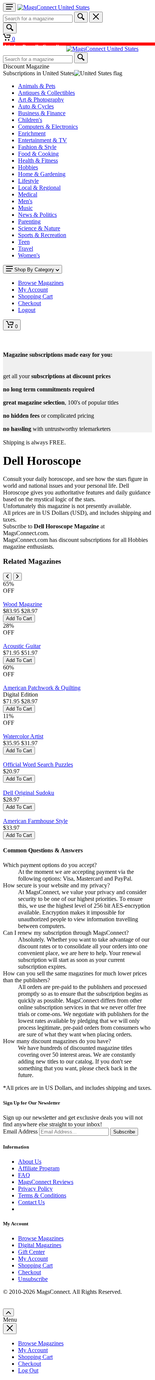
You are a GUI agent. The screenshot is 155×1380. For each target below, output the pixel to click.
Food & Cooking (38, 154)
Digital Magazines (39, 1245)
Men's (25, 201)
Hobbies (28, 167)
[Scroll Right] (17, 577)
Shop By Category (34, 269)
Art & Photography (41, 99)
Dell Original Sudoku (28, 793)
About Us (29, 1161)
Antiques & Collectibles (46, 93)
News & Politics (37, 214)
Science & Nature (39, 228)
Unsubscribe (33, 1279)
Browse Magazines (41, 1238)
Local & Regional (39, 187)
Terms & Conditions (42, 1195)
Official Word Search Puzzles (38, 764)
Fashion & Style (37, 147)
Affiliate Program (38, 1168)
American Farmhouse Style (35, 821)
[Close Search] (96, 17)
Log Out (28, 1370)
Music (25, 208)
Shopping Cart (35, 1265)
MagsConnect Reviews (45, 1182)
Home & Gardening (41, 174)
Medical (27, 194)
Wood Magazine (22, 604)
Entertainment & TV (42, 140)
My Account (33, 1258)
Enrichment (32, 133)
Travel (25, 248)
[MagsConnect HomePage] (53, 7)
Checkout (29, 1272)
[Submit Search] (81, 17)
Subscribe (124, 1132)
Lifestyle (28, 181)
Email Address (20, 1131)
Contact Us (31, 1202)
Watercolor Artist (23, 736)
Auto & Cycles (36, 106)
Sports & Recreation (42, 235)
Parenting (29, 221)
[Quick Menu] (9, 7)
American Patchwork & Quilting (42, 688)
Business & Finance (41, 113)
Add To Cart (19, 618)
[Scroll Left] (7, 577)
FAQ (24, 1175)
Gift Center (31, 1252)
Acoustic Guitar (22, 646)
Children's (30, 120)
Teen (24, 242)
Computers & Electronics (48, 126)
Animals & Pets (36, 86)
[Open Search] (10, 28)
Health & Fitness (38, 160)
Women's (29, 255)
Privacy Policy (35, 1188)
